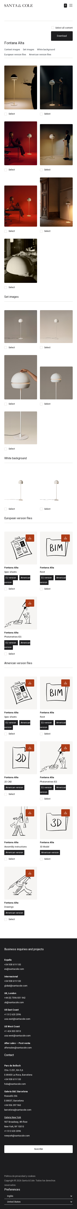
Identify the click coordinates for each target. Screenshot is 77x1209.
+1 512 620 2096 (12, 1014)
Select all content (64, 28)
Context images (12, 49)
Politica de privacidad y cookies (19, 1176)
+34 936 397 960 (12, 1105)
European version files (15, 54)
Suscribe (38, 1149)
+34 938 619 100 (12, 964)
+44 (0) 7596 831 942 (14, 998)
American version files (40, 54)
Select (12, 114)
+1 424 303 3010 (12, 1031)
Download (62, 36)
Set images (28, 49)
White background (46, 49)
